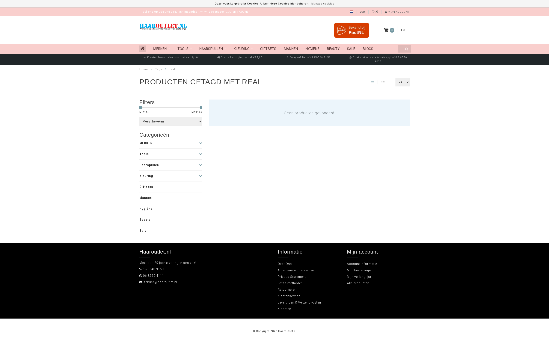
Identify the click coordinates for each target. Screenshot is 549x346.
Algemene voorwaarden (296, 270)
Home (143, 69)
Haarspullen (211, 49)
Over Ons (285, 264)
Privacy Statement (292, 276)
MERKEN (160, 49)
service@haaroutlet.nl (160, 282)
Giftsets (268, 49)
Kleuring (241, 49)
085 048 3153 (153, 269)
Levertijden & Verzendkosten (299, 302)
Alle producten (358, 283)
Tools (183, 49)
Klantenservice (289, 296)
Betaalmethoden (290, 283)
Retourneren (287, 289)
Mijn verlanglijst (359, 276)
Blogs (368, 49)
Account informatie (362, 264)
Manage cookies (322, 3)
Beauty (333, 49)
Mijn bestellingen (360, 270)
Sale (351, 49)
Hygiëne (312, 49)
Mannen (291, 49)
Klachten (284, 309)
